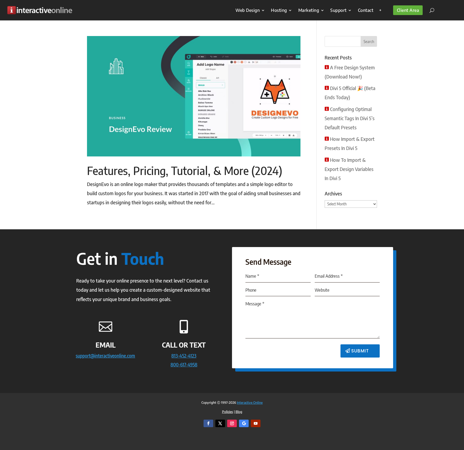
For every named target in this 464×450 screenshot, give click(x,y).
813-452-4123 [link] (183, 355)
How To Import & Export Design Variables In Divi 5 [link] (349, 169)
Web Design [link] (247, 10)
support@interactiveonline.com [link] (105, 355)
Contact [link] (366, 10)
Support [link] (338, 10)
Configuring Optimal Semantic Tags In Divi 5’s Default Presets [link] (350, 118)
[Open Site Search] (430, 10)
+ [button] (380, 10)
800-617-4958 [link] (184, 364)
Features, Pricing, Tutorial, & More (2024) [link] (184, 170)
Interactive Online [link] (250, 403)
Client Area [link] (408, 10)
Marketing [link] (308, 10)
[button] (369, 41)
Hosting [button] (279, 10)
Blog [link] (238, 412)
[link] (40, 10)
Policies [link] (227, 412)
